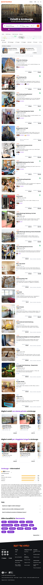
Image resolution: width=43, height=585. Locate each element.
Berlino (4, 521)
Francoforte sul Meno (7, 525)
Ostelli (16, 551)
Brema (31, 525)
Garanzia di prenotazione (26, 557)
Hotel (17, 348)
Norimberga (24, 525)
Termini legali (16, 577)
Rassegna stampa (36, 554)
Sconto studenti (27, 565)
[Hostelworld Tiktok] (7, 554)
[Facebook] (2, 552)
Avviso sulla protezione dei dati (7, 577)
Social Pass (26, 551)
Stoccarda (12, 528)
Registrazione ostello (37, 562)
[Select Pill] (38, 2)
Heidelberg (10, 531)
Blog (25, 554)
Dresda (16, 525)
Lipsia (4, 531)
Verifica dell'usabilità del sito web (33, 577)
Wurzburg (20, 528)
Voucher (24, 577)
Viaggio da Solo (27, 562)
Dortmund (28, 528)
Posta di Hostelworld (37, 567)
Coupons (20, 577)
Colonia (22, 521)
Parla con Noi (17, 562)
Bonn (35, 528)
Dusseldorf (29, 521)
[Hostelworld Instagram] (7, 552)
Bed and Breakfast (18, 557)
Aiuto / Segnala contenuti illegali (18, 565)
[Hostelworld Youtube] (2, 554)
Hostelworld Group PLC (36, 552)
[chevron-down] (11, 472)
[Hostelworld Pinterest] (5, 554)
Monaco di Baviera (13, 521)
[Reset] (17, 26)
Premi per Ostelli (27, 559)
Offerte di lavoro (36, 557)
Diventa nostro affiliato (36, 565)
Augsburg (5, 528)
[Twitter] (5, 552)
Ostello (18, 58)
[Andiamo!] (38, 26)
